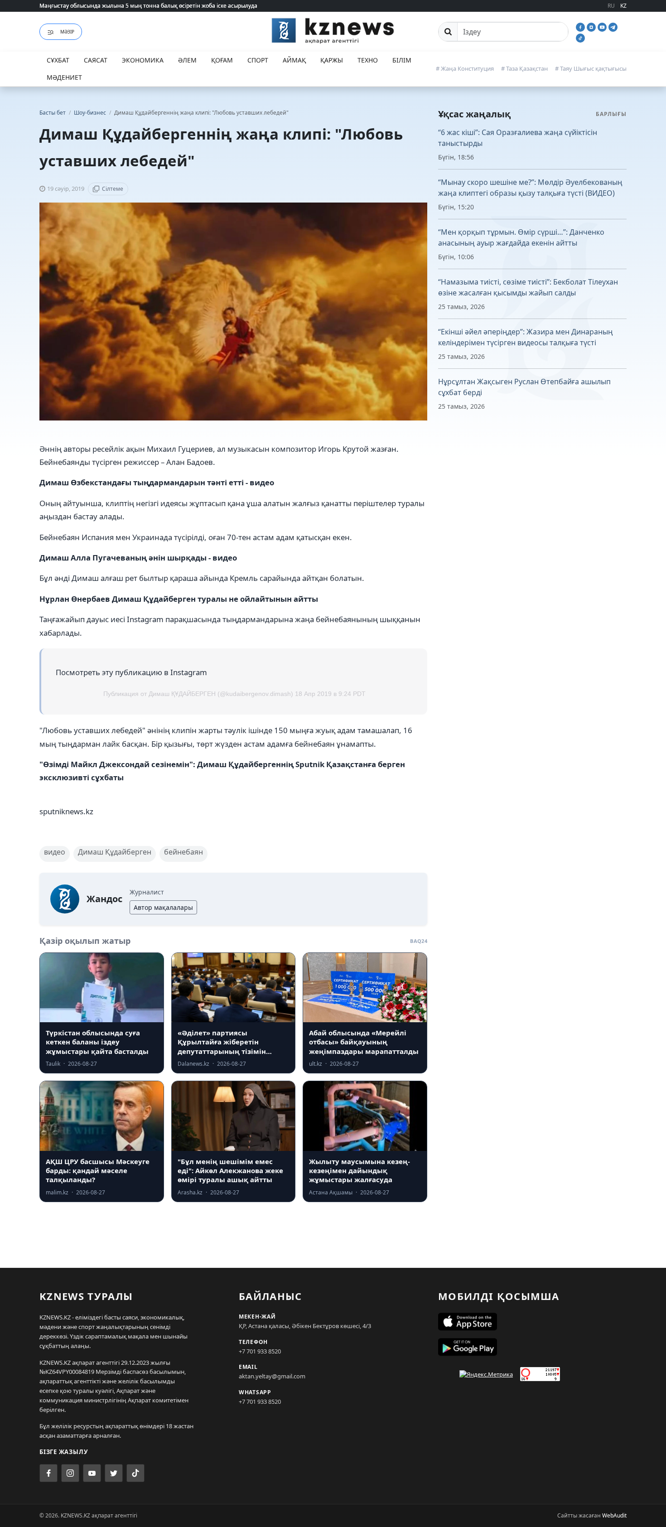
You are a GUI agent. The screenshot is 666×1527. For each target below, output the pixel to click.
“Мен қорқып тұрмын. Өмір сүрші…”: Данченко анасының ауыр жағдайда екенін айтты (521, 237)
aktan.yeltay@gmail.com (272, 1376)
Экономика (143, 60)
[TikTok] (580, 37)
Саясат (95, 60)
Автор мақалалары (163, 907)
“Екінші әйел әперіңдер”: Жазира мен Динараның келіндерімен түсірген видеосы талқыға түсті (525, 337)
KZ (623, 6)
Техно (367, 60)
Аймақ (294, 60)
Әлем (187, 60)
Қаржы (331, 60)
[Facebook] (581, 26)
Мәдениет (64, 77)
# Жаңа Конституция (465, 68)
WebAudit (614, 1515)
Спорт (257, 60)
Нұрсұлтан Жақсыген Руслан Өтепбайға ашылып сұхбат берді (524, 387)
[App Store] (532, 1322)
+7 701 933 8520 (260, 1351)
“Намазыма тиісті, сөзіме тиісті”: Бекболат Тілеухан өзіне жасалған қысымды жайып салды (528, 287)
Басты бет (52, 112)
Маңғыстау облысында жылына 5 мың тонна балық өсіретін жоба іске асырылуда (148, 6)
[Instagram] (592, 26)
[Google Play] (532, 1347)
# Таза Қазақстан (524, 68)
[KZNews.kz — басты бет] (333, 30)
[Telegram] (613, 26)
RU (611, 6)
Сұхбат (58, 60)
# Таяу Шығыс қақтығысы (591, 68)
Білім (401, 60)
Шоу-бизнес (90, 112)
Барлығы (611, 114)
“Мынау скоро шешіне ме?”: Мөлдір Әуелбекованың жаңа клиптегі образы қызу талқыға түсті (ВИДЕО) (530, 187)
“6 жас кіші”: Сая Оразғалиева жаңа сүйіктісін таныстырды (517, 137)
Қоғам (222, 60)
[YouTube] (603, 26)
